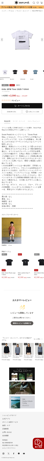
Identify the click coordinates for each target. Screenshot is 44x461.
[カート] (41, 2)
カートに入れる (24, 106)
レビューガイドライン (8, 448)
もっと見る (37, 339)
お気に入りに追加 (34, 111)
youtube (24, 453)
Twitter (8, 453)
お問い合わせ (7, 432)
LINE (19, 453)
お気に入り (37, 2)
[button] (42, 39)
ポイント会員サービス (10, 422)
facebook (13, 453)
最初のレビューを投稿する (22, 323)
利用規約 (5, 440)
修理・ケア (6, 425)
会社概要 (5, 435)
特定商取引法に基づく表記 (10, 445)
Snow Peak (22, 2)
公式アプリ (6, 419)
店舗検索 (5, 429)
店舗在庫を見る (11, 111)
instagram (3, 453)
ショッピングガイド (9, 415)
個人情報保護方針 (7, 442)
